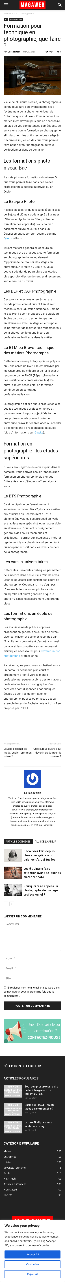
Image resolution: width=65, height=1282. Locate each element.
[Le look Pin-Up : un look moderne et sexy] (13, 1127)
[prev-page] (6, 904)
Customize (32, 1264)
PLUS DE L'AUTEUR (45, 841)
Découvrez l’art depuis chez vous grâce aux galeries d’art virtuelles (39, 855)
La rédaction (14, 51)
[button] (6, 5)
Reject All (32, 1274)
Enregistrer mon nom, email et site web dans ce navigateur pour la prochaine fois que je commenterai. (32, 991)
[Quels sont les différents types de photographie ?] (13, 1109)
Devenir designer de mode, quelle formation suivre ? (18, 752)
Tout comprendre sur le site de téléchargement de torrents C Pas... (41, 1090)
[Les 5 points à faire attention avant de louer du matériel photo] (13, 873)
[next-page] (11, 904)
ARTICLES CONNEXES (18, 841)
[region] (32, 1251)
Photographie (27, 13)
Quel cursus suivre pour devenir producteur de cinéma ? (47, 752)
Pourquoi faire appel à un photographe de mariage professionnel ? (40, 890)
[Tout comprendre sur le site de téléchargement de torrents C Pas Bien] (13, 1091)
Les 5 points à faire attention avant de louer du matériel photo (42, 873)
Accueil (7, 13)
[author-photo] (32, 787)
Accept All (32, 1254)
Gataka (38, 432)
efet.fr (8, 238)
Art (15, 13)
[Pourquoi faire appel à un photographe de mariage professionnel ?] (13, 890)
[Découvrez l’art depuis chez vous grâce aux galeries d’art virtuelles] (13, 855)
